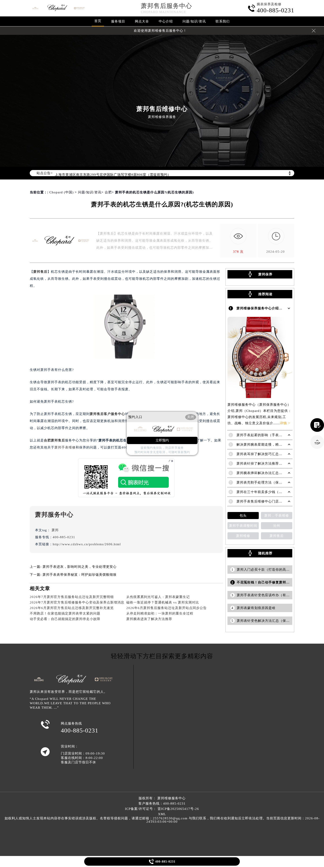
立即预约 (162, 440)
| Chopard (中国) (60, 192)
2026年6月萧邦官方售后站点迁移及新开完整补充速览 (72, 608)
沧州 (276, 525)
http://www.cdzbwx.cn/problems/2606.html (87, 544)
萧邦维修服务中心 (171, 798)
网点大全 (142, 21)
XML (162, 814)
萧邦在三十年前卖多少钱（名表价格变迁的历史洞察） (278, 492)
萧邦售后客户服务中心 (107, 414)
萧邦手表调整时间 (243, 525)
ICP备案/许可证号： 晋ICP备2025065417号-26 (162, 809)
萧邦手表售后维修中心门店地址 (261, 501)
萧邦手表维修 (65, 447)
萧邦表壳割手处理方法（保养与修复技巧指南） (273, 482)
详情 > (285, 423)
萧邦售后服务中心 (166, 5)
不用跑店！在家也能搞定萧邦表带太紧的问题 (65, 613)
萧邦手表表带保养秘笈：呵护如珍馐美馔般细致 (80, 574)
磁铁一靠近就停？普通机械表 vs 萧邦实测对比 (162, 602)
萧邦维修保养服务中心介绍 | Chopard (266, 308)
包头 (243, 515)
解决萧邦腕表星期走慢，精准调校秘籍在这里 (271, 444)
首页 (97, 21)
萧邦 (55, 530)
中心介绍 (166, 21)
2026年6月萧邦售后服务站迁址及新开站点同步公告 (166, 608)
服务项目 (118, 21)
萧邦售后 (40, 271)
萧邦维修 (243, 536)
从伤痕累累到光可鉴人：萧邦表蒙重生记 (158, 597)
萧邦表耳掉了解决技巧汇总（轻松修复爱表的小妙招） (278, 454)
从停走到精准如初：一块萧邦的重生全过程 (159, 613)
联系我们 (223, 21)
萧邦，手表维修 (276, 515)
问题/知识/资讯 (194, 21)
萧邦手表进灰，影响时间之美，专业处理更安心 (80, 566)
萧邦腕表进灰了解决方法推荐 (149, 619)
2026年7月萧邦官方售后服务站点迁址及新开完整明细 (72, 597)
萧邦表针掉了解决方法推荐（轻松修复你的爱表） (275, 463)
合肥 (108, 192)
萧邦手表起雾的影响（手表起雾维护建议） (270, 435)
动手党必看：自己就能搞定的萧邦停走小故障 (65, 619)
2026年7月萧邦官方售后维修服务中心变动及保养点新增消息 (77, 602)
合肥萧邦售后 (54, 440)
